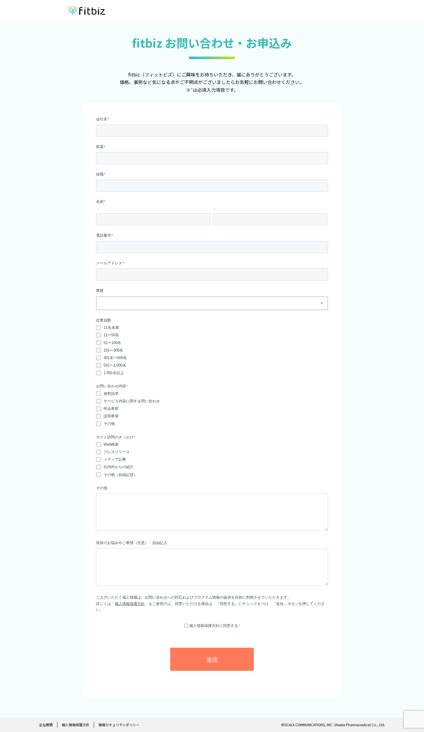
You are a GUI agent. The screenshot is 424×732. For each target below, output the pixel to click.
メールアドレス (109, 263)
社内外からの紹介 (119, 467)
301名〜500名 (115, 358)
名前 (100, 201)
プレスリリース (117, 452)
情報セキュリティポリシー (119, 724)
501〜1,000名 (115, 365)
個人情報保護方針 (130, 604)
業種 (100, 290)
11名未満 (111, 327)
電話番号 (103, 235)
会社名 (101, 119)
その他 (109, 423)
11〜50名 (111, 335)
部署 (100, 147)
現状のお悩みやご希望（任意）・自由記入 (131, 543)
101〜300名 (113, 350)
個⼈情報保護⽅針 (75, 724)
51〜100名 (112, 343)
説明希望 (111, 416)
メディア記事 (115, 459)
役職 (100, 174)
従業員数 (103, 320)
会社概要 (46, 724)
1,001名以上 (114, 373)
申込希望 (111, 408)
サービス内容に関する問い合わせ (132, 401)
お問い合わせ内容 (111, 386)
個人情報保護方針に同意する (213, 625)
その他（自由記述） (120, 475)
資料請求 (111, 393)
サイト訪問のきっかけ (115, 437)
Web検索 (111, 444)
